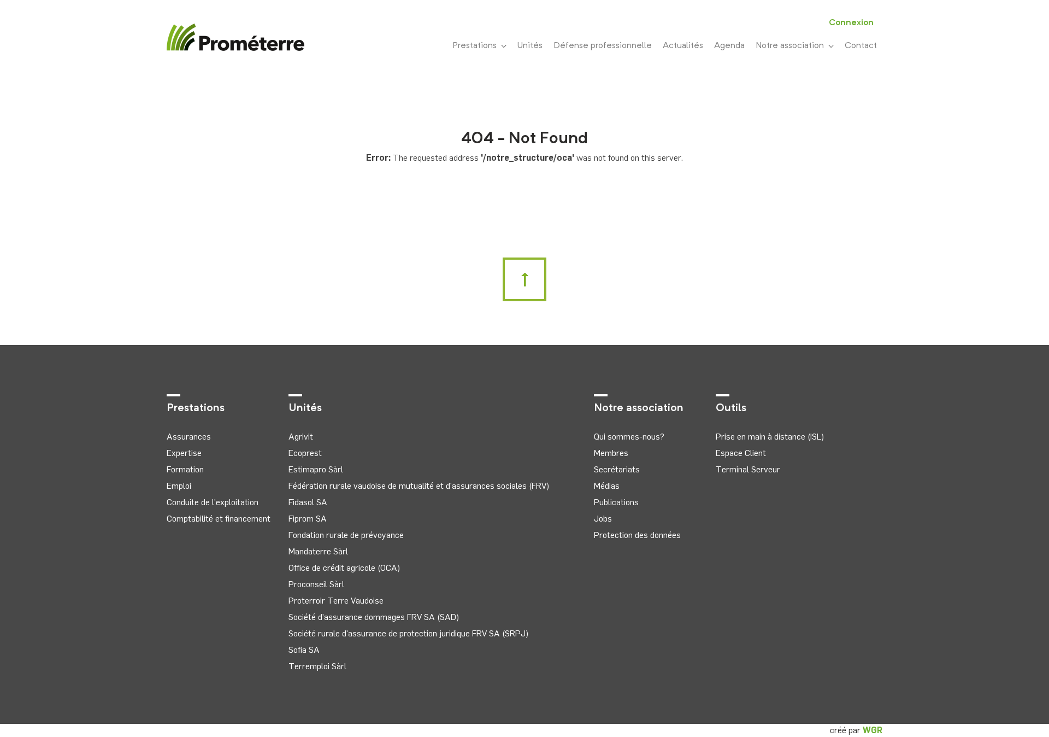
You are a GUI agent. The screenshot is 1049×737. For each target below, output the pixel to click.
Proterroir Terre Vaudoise (336, 600)
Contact (861, 46)
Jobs (603, 518)
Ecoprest (305, 453)
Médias (607, 486)
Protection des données (637, 535)
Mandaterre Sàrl (318, 551)
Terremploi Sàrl (317, 666)
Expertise (184, 453)
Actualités (683, 46)
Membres (611, 453)
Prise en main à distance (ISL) (770, 436)
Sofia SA (304, 650)
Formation (185, 469)
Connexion (851, 23)
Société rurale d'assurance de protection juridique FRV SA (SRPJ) (408, 633)
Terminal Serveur (748, 469)
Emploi (179, 486)
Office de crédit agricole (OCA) (344, 568)
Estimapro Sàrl (315, 469)
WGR (872, 730)
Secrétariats (617, 469)
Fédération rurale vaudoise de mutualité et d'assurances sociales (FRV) (418, 486)
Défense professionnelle (602, 46)
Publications (616, 502)
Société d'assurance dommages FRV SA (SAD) (373, 617)
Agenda (729, 46)
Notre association (792, 46)
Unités (530, 46)
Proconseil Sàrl (316, 584)
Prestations (476, 46)
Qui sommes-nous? (629, 436)
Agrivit (300, 436)
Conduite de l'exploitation (212, 502)
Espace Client (741, 453)
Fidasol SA (307, 502)
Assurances (189, 436)
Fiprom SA (307, 518)
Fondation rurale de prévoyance (346, 535)
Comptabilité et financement (218, 518)
